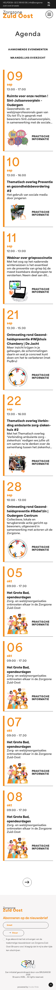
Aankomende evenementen (28, 50)
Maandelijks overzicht (28, 58)
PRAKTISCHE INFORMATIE (40, 138)
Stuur (15, 933)
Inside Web (34, 987)
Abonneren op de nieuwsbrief (25, 918)
